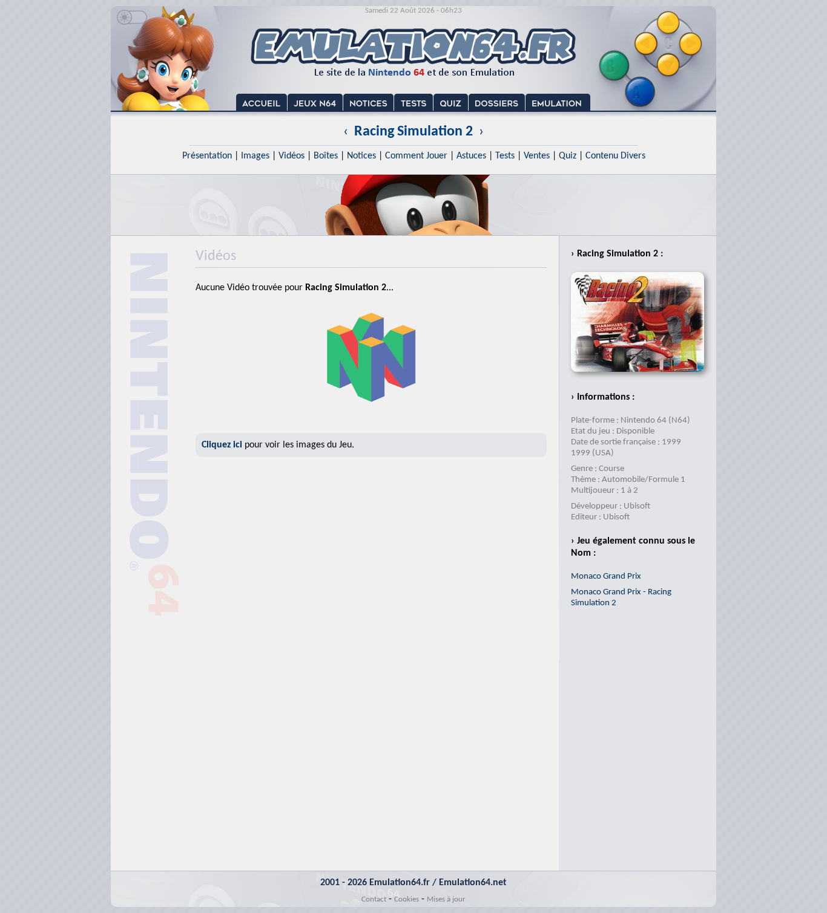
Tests (505, 156)
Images (255, 156)
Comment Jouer (416, 156)
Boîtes (326, 156)
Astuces (471, 156)
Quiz (567, 156)
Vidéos (291, 156)
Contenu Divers (615, 156)
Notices (361, 156)
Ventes (537, 156)
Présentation (207, 156)
